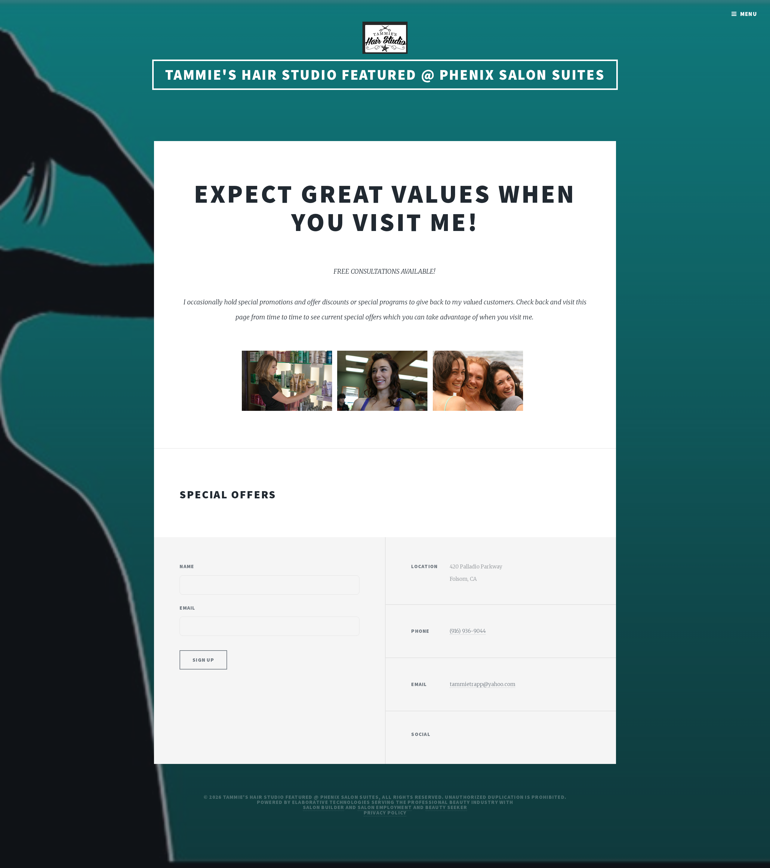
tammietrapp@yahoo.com (482, 684)
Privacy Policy (385, 812)
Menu (748, 13)
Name (187, 566)
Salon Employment (385, 807)
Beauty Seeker (446, 807)
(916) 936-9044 (468, 631)
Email (187, 608)
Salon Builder (323, 807)
